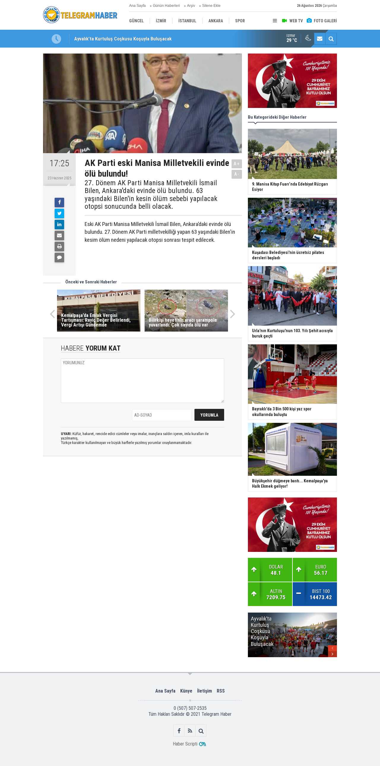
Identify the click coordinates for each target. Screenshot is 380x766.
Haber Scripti (185, 744)
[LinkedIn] (59, 224)
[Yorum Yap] (59, 257)
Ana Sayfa (137, 6)
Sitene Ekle (211, 6)
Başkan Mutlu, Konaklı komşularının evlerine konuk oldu (131, 39)
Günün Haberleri (166, 6)
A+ (237, 164)
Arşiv (191, 6)
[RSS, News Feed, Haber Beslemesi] (190, 731)
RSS (221, 691)
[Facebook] (59, 202)
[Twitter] (59, 213)
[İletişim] (319, 39)
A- (237, 174)
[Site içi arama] (331, 39)
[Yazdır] (59, 246)
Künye (186, 691)
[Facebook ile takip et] (179, 731)
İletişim (204, 691)
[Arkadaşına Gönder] (59, 235)
